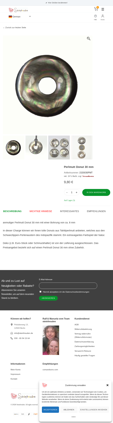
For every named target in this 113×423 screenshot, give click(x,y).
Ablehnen (69, 410)
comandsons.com (50, 369)
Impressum (15, 374)
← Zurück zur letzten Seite (14, 28)
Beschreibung (12, 211)
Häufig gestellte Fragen (85, 355)
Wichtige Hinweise (40, 211)
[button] (107, 385)
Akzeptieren (50, 410)
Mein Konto (16, 369)
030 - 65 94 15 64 (22, 338)
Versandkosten (88, 176)
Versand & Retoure (83, 351)
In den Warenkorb (96, 192)
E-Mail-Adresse (45, 279)
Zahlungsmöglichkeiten (85, 346)
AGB (77, 324)
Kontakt (14, 379)
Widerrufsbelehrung (83, 329)
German (16, 16)
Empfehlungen (96, 211)
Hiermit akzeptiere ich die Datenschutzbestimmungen (65, 292)
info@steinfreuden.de (23, 333)
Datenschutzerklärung (84, 342)
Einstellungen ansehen (93, 410)
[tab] (14, 211)
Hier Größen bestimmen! (56, 3)
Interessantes (69, 211)
